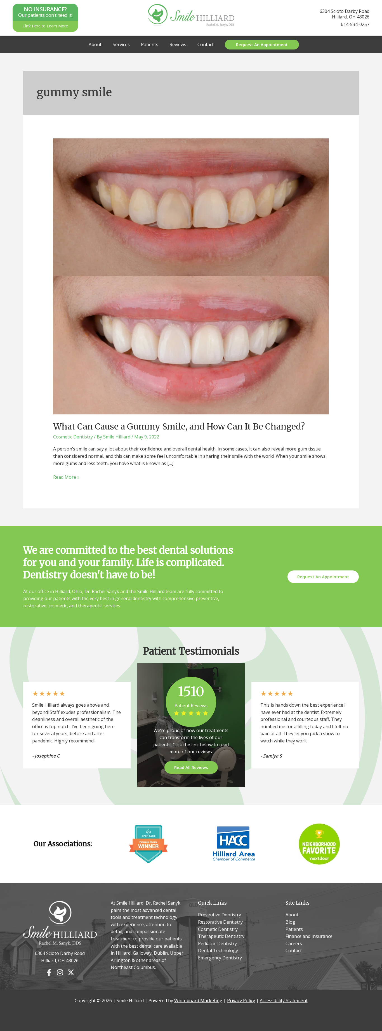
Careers (294, 943)
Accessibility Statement (284, 1000)
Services (121, 44)
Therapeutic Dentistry (221, 936)
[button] (262, 44)
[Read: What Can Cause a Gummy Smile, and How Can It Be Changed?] (191, 276)
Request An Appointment (323, 576)
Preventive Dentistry (219, 915)
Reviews (177, 44)
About (95, 44)
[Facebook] (49, 972)
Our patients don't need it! (45, 12)
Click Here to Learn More (45, 26)
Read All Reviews (191, 767)
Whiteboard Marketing (198, 1000)
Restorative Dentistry (220, 922)
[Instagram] (59, 972)
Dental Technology (218, 950)
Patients (149, 44)
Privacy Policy (241, 1000)
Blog (290, 922)
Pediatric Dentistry (217, 943)
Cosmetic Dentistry (73, 437)
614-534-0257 (355, 24)
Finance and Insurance (309, 936)
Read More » (66, 477)
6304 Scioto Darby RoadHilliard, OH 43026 (344, 14)
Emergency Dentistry (220, 958)
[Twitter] (70, 972)
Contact (205, 44)
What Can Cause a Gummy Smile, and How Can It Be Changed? (179, 426)
